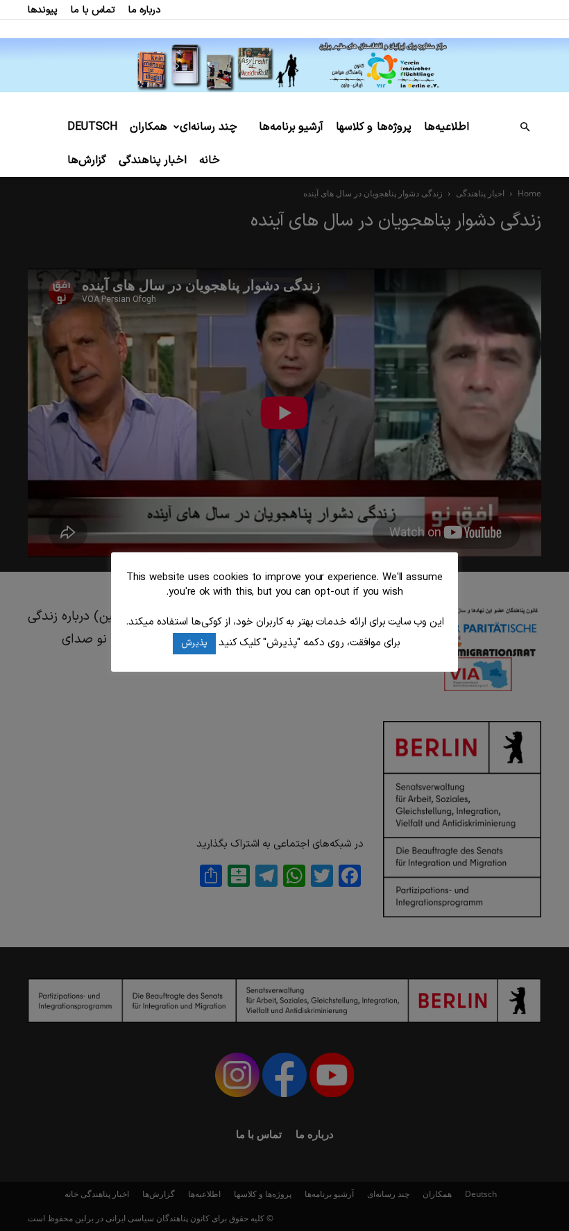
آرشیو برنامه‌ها (291, 127)
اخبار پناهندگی (153, 160)
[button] (524, 127)
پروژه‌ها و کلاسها (373, 127)
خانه (209, 160)
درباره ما (144, 10)
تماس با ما (93, 10)
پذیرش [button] (194, 643)
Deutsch (92, 127)
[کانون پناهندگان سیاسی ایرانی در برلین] (284, 65)
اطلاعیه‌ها (446, 127)
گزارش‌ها (86, 160)
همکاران (148, 127)
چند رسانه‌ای (208, 127)
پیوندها (43, 10)
